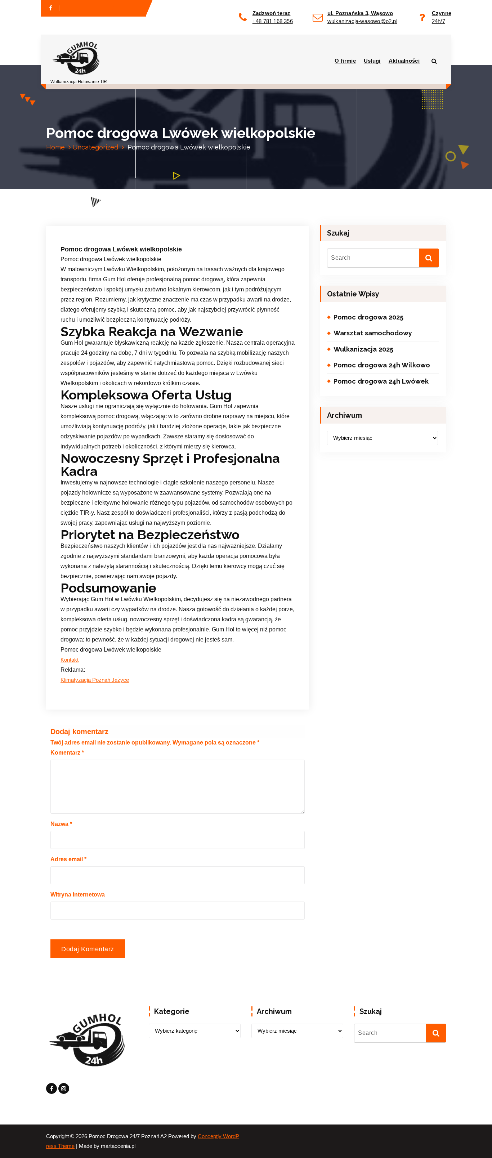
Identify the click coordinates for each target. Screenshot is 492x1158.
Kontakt (70, 660)
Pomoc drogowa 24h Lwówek (381, 381)
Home (55, 147)
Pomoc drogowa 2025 (368, 317)
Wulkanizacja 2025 (363, 349)
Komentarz (67, 753)
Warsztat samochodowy (373, 333)
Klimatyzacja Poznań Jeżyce (95, 680)
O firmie (345, 61)
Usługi (372, 61)
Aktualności (404, 61)
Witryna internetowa (77, 894)
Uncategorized (95, 147)
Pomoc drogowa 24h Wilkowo (382, 365)
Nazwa (61, 824)
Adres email (68, 859)
